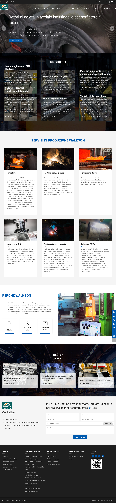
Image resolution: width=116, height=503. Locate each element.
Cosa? (58, 355)
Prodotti (58, 62)
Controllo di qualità (52, 461)
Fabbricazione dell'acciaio (55, 244)
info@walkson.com (14, 2)
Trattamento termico (90, 173)
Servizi (37, 8)
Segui (93, 451)
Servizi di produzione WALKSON (58, 140)
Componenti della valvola (32, 491)
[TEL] (114, 320)
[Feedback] (114, 336)
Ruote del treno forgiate (55, 76)
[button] (4, 28)
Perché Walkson (73, 8)
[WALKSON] (21, 405)
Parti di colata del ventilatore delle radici (17, 90)
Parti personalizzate (53, 8)
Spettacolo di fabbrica (53, 459)
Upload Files (107, 423)
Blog (96, 8)
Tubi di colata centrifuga (93, 96)
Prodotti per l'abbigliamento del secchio (36, 480)
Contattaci (106, 8)
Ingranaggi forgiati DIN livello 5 (17, 68)
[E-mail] (114, 316)
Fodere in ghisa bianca (55, 98)
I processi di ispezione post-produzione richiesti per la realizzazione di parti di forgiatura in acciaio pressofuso (58, 378)
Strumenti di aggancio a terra (33, 478)
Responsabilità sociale (53, 464)
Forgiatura (11, 173)
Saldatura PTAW (88, 244)
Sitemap (94, 500)
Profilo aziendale (52, 456)
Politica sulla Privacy (106, 500)
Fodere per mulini (29, 486)
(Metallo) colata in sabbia (54, 173)
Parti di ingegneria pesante (32, 488)
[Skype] (114, 312)
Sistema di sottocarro (31, 483)
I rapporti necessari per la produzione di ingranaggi (95, 380)
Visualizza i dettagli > (9, 383)
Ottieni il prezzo (80, 437)
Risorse (87, 8)
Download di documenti (76, 456)
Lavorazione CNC (14, 244)
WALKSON (12, 500)
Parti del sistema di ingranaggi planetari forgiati (95, 73)
